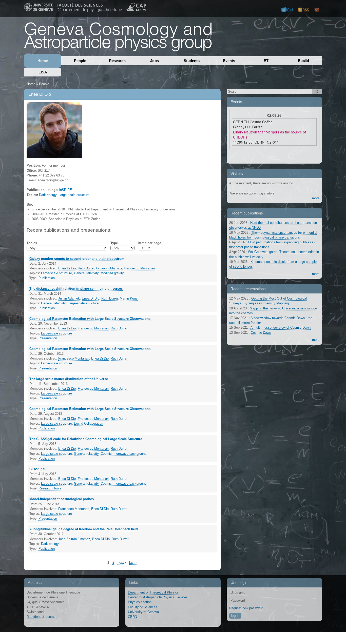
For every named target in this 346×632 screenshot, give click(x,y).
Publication (47, 278)
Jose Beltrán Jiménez (74, 539)
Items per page (149, 243)
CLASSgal (37, 469)
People (80, 60)
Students (192, 60)
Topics (32, 243)
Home (42, 60)
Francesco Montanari (139, 268)
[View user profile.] (54, 155)
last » (133, 562)
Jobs (154, 60)
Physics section (139, 602)
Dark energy (47, 195)
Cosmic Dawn (261, 332)
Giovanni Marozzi (109, 268)
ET (266, 60)
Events (229, 60)
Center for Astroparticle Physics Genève (157, 597)
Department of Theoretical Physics (153, 592)
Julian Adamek (69, 298)
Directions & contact (41, 617)
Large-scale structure (74, 195)
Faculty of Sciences (142, 607)
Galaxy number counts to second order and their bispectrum (76, 259)
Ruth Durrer (86, 268)
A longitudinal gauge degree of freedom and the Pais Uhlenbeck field (83, 529)
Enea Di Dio (67, 268)
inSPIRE (65, 190)
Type (114, 243)
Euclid (303, 60)
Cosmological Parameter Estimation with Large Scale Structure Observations (89, 319)
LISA (43, 72)
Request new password (246, 608)
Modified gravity (112, 273)
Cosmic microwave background (123, 454)
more (315, 198)
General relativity (86, 273)
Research (117, 60)
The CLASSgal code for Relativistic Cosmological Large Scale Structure (85, 439)
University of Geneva (143, 612)
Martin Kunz (129, 298)
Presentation (48, 338)
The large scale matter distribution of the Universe (68, 379)
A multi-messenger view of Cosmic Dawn (281, 327)
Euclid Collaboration (88, 423)
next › (122, 562)
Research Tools (50, 488)
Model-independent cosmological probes (61, 499)
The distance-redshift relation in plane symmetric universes (76, 288)
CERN (132, 617)
